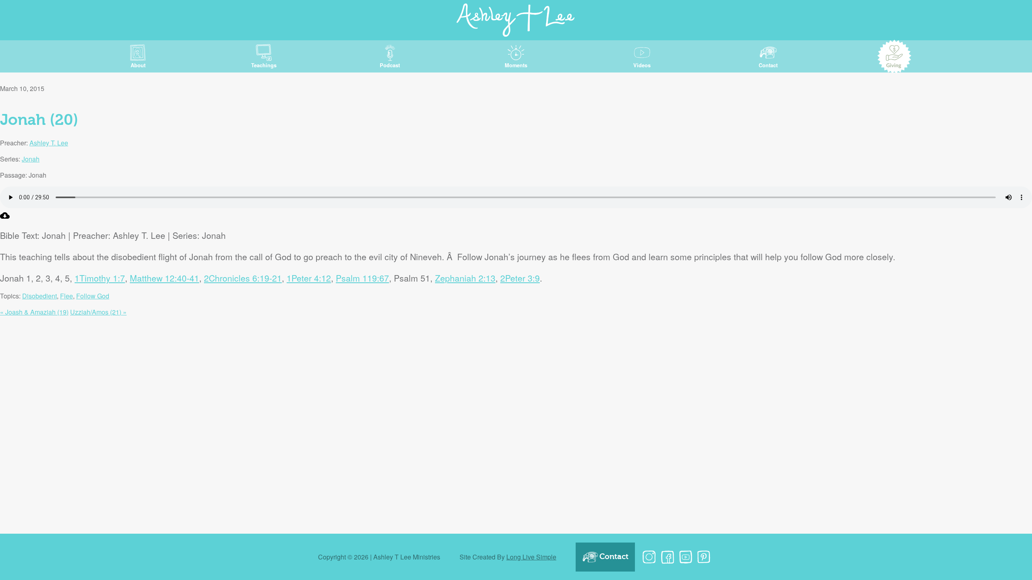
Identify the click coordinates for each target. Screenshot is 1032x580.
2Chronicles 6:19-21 (243, 278)
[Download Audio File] (5, 217)
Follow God (92, 295)
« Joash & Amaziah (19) (34, 312)
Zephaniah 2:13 (465, 278)
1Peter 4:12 (309, 278)
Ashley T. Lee (48, 142)
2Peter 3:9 (520, 278)
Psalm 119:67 (362, 278)
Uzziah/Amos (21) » (98, 312)
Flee (66, 295)
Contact (613, 556)
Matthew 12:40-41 (164, 278)
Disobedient (39, 295)
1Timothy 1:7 (100, 278)
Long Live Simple (531, 556)
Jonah (31, 159)
